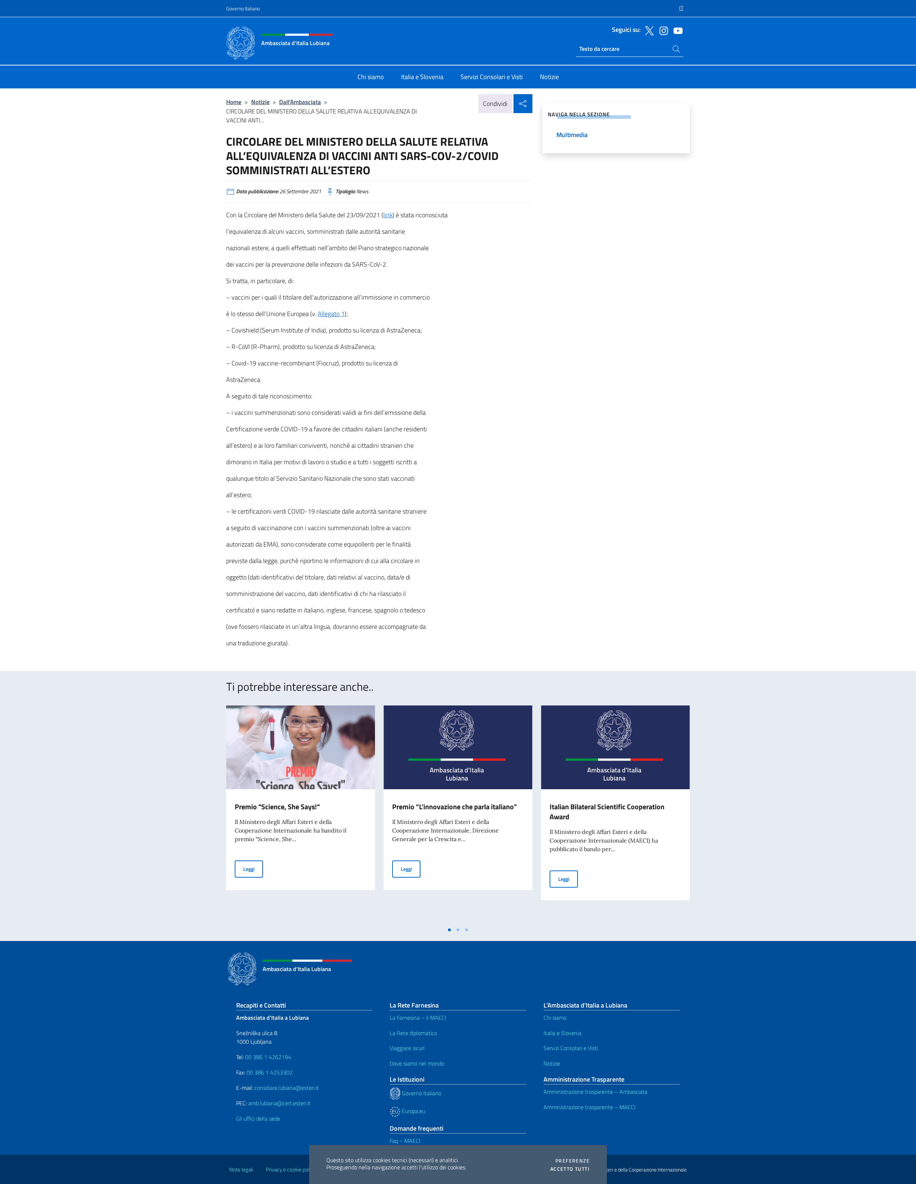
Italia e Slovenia (562, 1033)
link (388, 215)
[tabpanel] (300, 814)
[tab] (449, 929)
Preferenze (572, 1160)
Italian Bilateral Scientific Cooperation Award (607, 811)
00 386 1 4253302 (270, 1072)
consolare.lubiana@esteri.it (286, 1087)
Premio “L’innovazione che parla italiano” (454, 806)
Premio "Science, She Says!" (277, 806)
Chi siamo (555, 1017)
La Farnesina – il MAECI (418, 1017)
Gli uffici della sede (258, 1118)
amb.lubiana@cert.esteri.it (279, 1103)
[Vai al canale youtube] (676, 30)
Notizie (260, 101)
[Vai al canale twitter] (647, 30)
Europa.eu (412, 1111)
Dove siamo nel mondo (417, 1063)
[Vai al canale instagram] (662, 30)
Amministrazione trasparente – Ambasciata (595, 1091)
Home (234, 101)
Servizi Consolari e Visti (571, 1048)
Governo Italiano (243, 8)
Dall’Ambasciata (300, 101)
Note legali (241, 1169)
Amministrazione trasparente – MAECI (589, 1107)
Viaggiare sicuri (407, 1048)
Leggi (253, 869)
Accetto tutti (570, 1168)
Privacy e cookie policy (291, 1169)
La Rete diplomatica (413, 1033)
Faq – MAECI (405, 1140)
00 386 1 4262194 (267, 1057)
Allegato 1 (331, 314)
